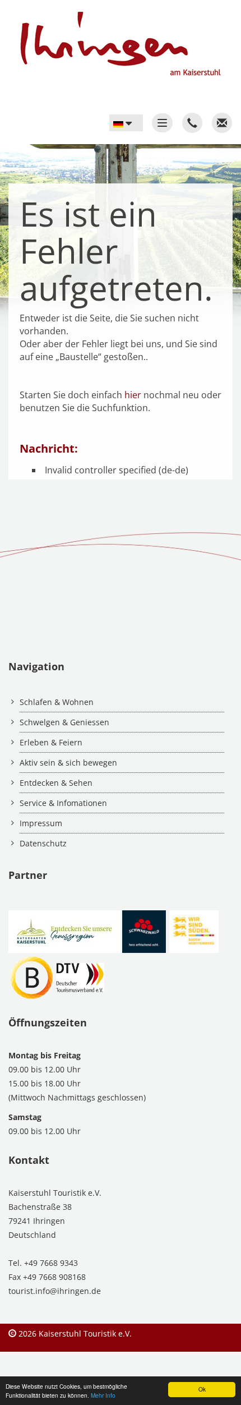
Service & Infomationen (63, 803)
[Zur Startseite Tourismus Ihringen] (116, 38)
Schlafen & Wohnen (57, 702)
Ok (202, 1389)
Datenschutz (43, 843)
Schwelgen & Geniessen (64, 722)
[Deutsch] (126, 122)
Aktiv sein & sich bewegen (68, 762)
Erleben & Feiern (51, 742)
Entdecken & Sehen (56, 782)
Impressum (41, 823)
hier (132, 395)
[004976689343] (192, 122)
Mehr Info (103, 1395)
